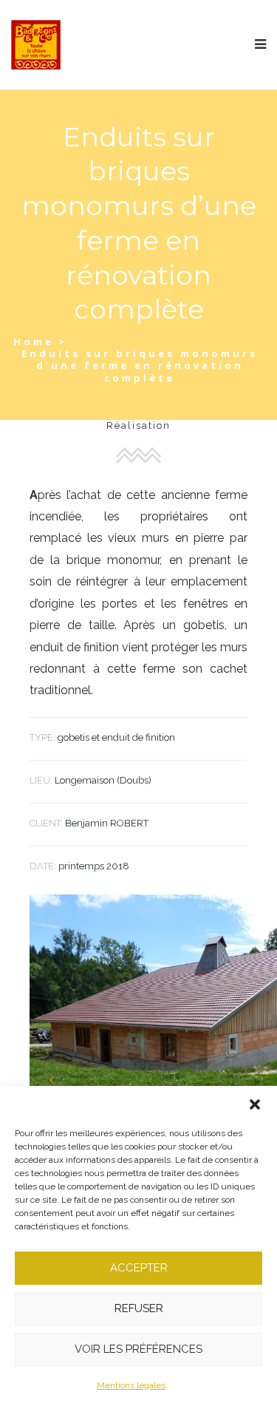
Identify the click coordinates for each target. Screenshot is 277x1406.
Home (33, 341)
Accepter (139, 1267)
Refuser (138, 1308)
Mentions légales (131, 1385)
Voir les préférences (138, 1349)
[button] (254, 1104)
